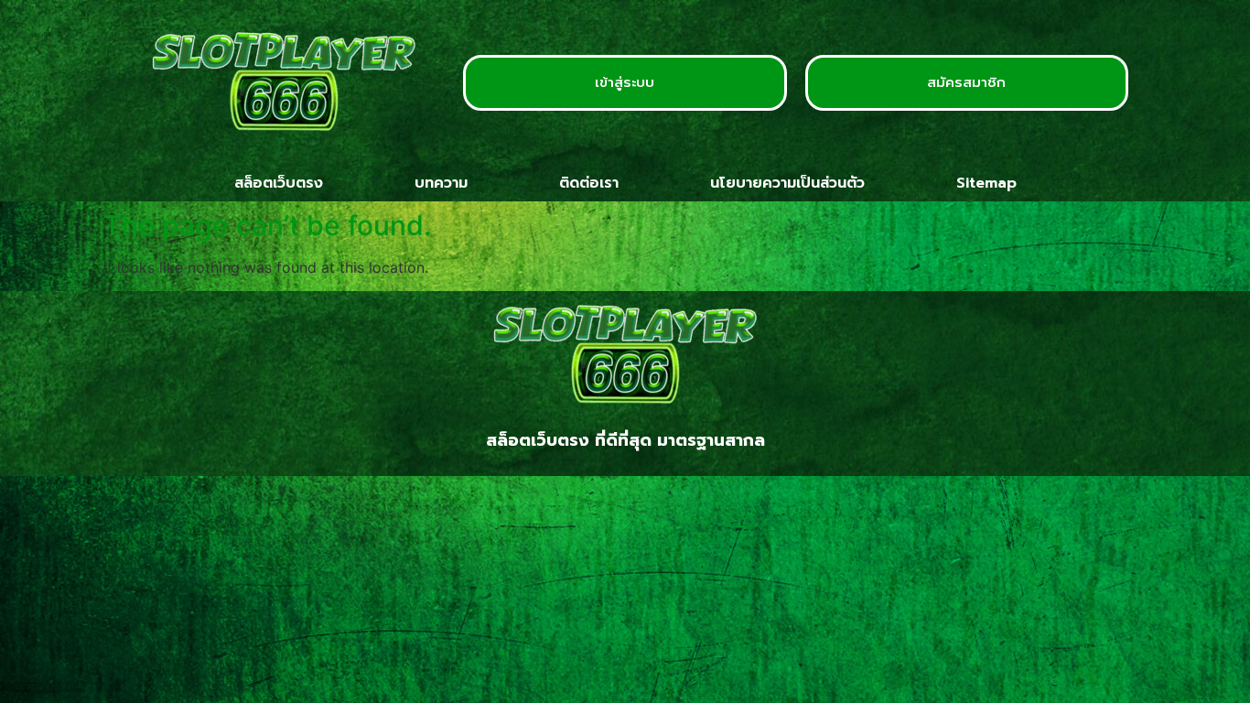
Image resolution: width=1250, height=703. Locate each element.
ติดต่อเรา (589, 183)
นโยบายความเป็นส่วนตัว (787, 183)
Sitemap (986, 183)
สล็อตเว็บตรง (278, 183)
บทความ (441, 183)
